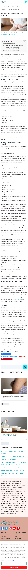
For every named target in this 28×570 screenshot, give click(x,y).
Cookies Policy (10, 560)
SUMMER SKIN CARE (9, 511)
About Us (3, 532)
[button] (23, 41)
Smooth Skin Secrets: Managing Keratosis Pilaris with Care (13, 397)
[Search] (25, 367)
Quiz (16, 536)
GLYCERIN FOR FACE (5, 483)
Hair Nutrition (18, 538)
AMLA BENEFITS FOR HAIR (14, 489)
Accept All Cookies (14, 567)
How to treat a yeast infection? (11, 49)
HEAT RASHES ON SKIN (10, 509)
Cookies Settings (14, 563)
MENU (23, 2)
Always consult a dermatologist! (11, 50)
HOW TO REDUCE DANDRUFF (14, 485)
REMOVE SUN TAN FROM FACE (12, 493)
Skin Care (8, 7)
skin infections (18, 299)
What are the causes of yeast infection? (13, 45)
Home (2, 7)
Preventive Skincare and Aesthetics (20, 533)
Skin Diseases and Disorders (5, 539)
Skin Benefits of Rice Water (10, 436)
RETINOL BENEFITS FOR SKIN (11, 501)
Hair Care (3, 536)
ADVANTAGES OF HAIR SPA (7, 491)
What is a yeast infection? (9, 43)
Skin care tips (15, 7)
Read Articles (7, 390)
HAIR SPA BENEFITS (16, 481)
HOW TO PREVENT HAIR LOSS (12, 505)
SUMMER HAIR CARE (11, 513)
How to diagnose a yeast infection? (12, 47)
